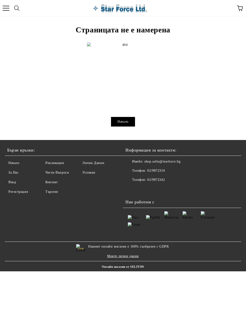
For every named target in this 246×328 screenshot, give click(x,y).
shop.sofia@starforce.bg (162, 161)
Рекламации (54, 163)
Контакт (51, 182)
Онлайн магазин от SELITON (123, 266)
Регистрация (18, 192)
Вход (12, 182)
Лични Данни (93, 163)
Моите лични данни (123, 256)
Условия (88, 172)
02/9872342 (156, 180)
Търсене (51, 192)
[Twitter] (142, 189)
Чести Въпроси (57, 172)
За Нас (13, 172)
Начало (122, 121)
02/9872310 (156, 170)
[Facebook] (131, 189)
